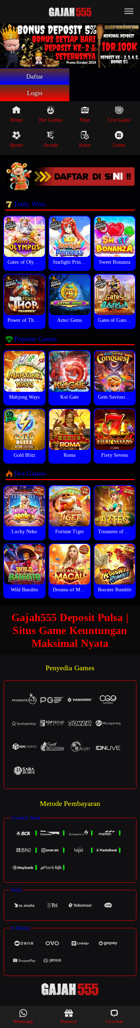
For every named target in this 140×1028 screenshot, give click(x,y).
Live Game (119, 120)
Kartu (85, 145)
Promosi (69, 1021)
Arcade (50, 145)
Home (16, 120)
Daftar (34, 76)
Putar (84, 120)
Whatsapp (23, 1021)
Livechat (114, 1021)
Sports (16, 145)
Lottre (119, 145)
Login (35, 93)
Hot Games (50, 120)
